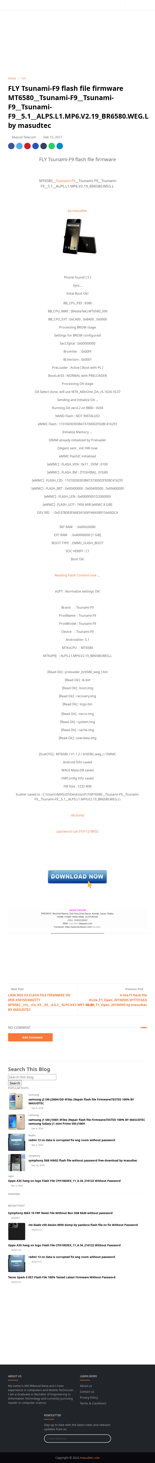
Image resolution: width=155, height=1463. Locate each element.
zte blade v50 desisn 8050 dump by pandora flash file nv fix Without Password (83, 1225)
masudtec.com (90, 1458)
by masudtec (77, 210)
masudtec (74, 923)
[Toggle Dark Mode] (129, 5)
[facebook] (115, 5)
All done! (77, 815)
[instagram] (121, 5)
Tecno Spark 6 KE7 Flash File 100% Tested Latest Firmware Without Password (61, 1277)
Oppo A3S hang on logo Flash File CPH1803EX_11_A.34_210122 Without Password (64, 1181)
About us (86, 1386)
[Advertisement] (77, 43)
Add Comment (32, 1037)
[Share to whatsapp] (51, 146)
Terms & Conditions (93, 1403)
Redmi (32, 1135)
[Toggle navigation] (143, 5)
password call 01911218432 (77, 831)
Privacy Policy (89, 1397)
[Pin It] (27, 146)
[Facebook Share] (11, 146)
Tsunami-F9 (65, 180)
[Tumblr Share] (43, 146)
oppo (11, 1176)
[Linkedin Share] (35, 146)
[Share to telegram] (60, 146)
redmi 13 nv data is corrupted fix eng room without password (71, 1140)
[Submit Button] (106, 1438)
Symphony (34, 1155)
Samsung (33, 1094)
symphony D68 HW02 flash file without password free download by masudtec (82, 1160)
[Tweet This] (19, 146)
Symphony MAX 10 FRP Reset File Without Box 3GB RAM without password (60, 1213)
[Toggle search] (136, 5)
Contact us (87, 1392)
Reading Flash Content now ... (78, 575)
